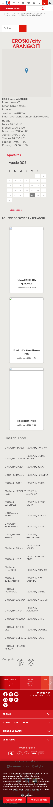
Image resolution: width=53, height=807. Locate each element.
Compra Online (13, 8)
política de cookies (40, 789)
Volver (8, 28)
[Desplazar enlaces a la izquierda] (2, 683)
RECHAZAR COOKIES (14, 800)
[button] (26, 70)
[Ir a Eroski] (45, 2)
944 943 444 (43, 692)
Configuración (26, 796)
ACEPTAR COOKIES (39, 800)
